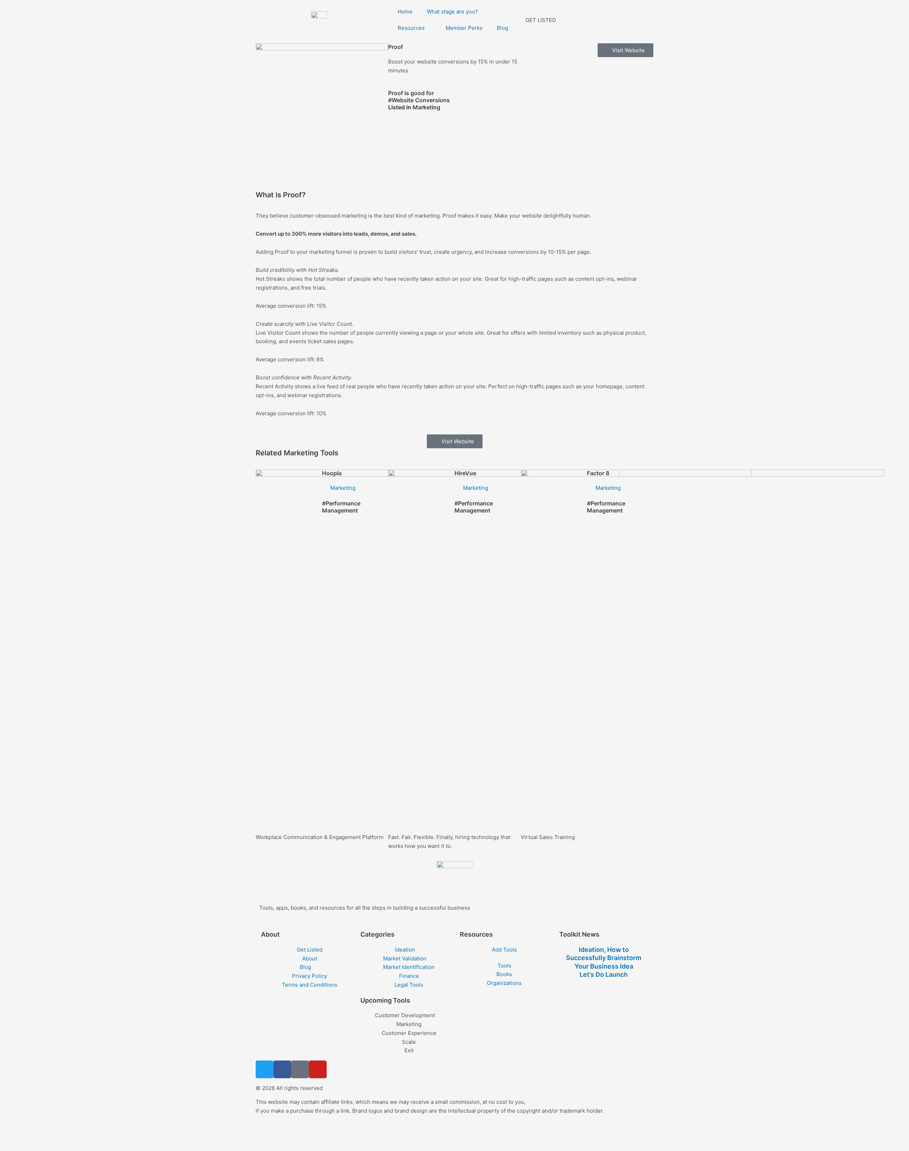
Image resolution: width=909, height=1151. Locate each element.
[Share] (56, 1134)
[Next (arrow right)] (33, 1145)
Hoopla (332, 473)
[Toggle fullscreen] (33, 1134)
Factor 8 (598, 473)
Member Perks (464, 27)
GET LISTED (541, 20)
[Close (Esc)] (78, 1134)
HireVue (465, 473)
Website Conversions (421, 100)
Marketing (426, 107)
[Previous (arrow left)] (10, 1145)
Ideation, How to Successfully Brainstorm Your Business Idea (603, 958)
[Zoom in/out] (10, 1134)
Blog (502, 27)
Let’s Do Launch (603, 974)
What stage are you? (452, 11)
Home (405, 11)
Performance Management (341, 507)
